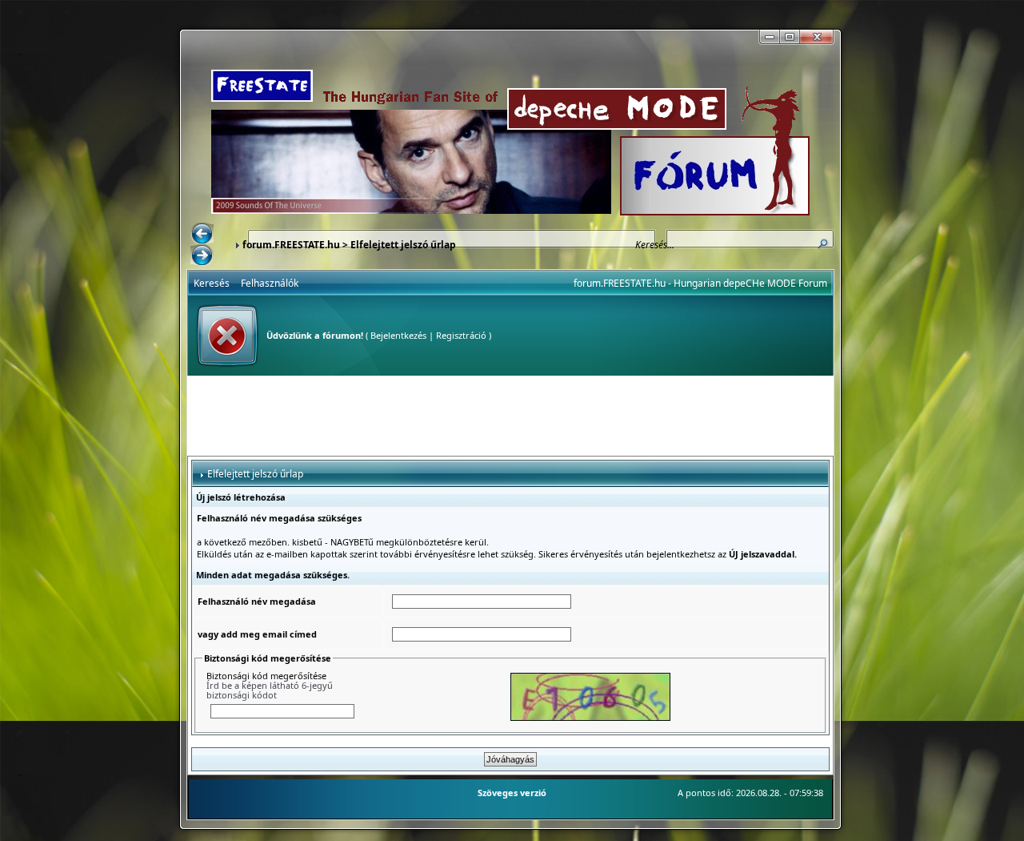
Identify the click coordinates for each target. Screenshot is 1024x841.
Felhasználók (269, 283)
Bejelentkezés (398, 335)
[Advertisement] (510, 416)
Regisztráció (461, 335)
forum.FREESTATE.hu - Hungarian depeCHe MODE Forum (700, 283)
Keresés (212, 283)
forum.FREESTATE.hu (291, 244)
